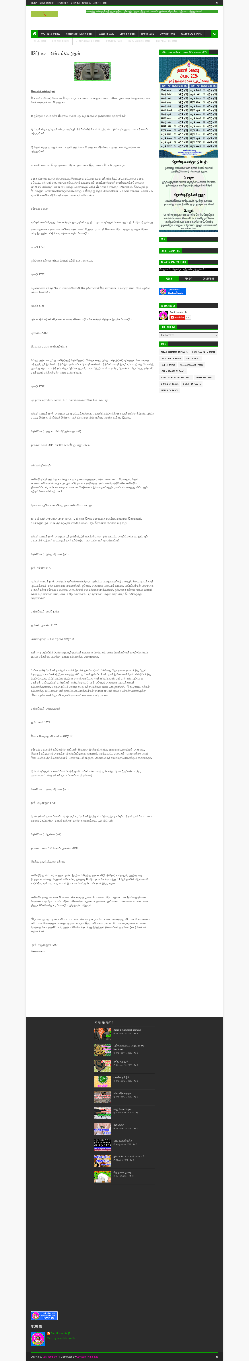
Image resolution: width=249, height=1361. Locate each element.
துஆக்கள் (119, 1124)
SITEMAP (34, 2)
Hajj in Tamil (147, 33)
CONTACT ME (86, 2)
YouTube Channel (50, 33)
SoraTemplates (51, 1356)
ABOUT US (97, 2)
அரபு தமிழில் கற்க (123, 1140)
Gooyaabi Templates (87, 1356)
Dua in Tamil (40, 41)
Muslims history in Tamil (176, 377)
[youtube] (216, 2)
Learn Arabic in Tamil (139, 41)
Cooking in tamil (61, 41)
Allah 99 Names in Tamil (87, 41)
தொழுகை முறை (122, 1172)
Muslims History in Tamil (79, 33)
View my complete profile (61, 1338)
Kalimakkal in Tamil (191, 33)
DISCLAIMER (75, 2)
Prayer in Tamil (114, 41)
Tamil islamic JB (60, 1333)
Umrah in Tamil (127, 33)
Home (105, 2)
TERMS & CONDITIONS (46, 2)
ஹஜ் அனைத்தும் (122, 1108)
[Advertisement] (61, 1164)
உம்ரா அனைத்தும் (123, 1093)
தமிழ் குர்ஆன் (121, 1061)
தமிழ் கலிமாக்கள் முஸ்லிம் (127, 1029)
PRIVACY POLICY (62, 2)
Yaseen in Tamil (106, 33)
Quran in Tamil (167, 33)
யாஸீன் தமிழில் (121, 1077)
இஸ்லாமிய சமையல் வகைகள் (129, 1156)
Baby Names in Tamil (166, 41)
